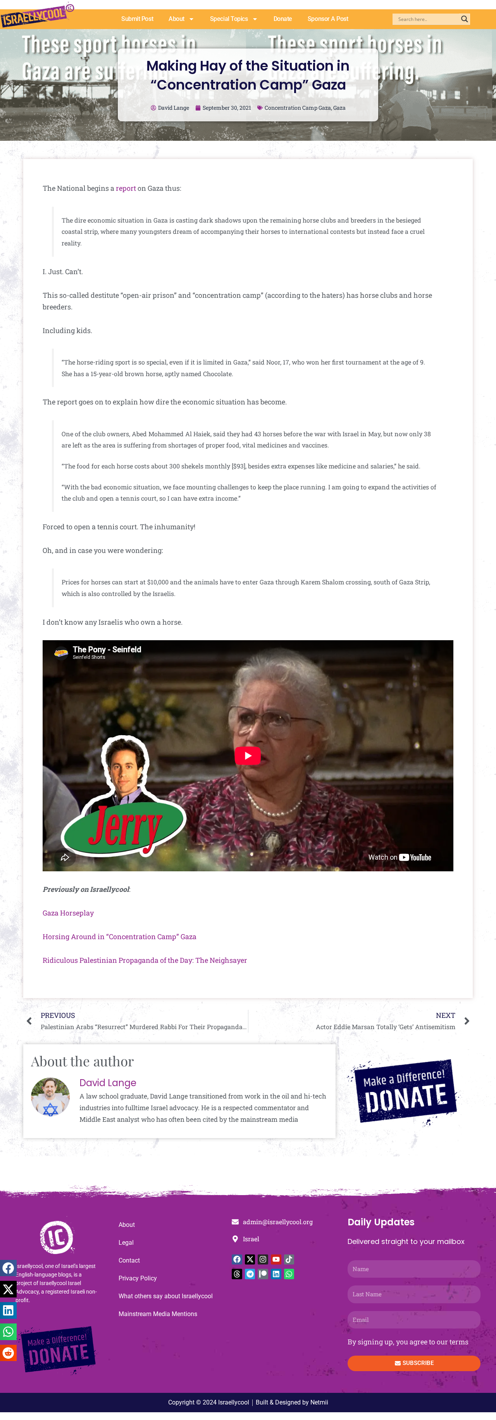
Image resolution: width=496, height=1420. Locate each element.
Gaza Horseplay (68, 912)
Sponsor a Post (328, 18)
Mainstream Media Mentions (158, 1314)
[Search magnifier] (464, 19)
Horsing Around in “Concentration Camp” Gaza (119, 936)
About (176, 18)
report (126, 188)
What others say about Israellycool (166, 1296)
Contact (129, 1260)
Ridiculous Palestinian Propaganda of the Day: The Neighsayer (145, 960)
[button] (8, 1268)
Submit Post (137, 18)
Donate (283, 18)
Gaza (339, 107)
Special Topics (229, 18)
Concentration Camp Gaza (298, 107)
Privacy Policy (138, 1278)
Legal (126, 1242)
